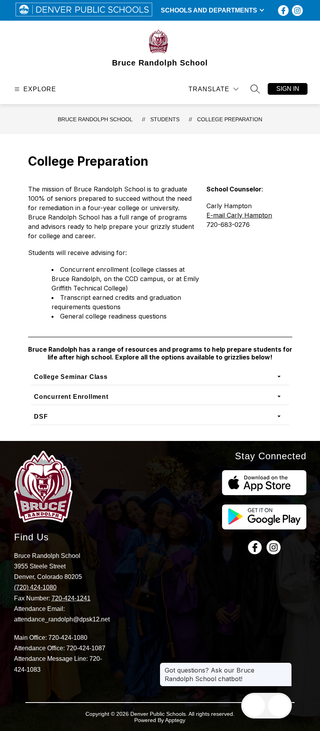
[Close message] (285, 666)
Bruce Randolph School (95, 119)
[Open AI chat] (279, 706)
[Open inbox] (254, 706)
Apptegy (175, 720)
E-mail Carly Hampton (239, 215)
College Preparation (229, 119)
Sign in (287, 88)
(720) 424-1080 (35, 587)
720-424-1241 (71, 598)
